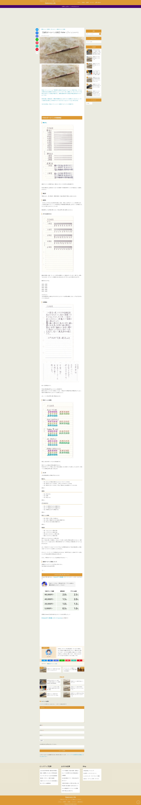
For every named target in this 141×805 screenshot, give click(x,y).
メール (42, 730)
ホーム (79, 2)
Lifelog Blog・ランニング (88, 770)
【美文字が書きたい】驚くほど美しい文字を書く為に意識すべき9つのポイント (70, 784)
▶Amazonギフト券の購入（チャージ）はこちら (52, 618)
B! (37, 36)
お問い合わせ (98, 2)
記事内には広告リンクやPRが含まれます (70, 6)
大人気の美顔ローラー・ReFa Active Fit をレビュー (70, 779)
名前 (41, 725)
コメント (43, 707)
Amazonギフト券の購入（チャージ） (61, 577)
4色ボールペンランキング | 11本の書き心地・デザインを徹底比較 (48, 782)
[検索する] (100, 48)
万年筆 (83, 2)
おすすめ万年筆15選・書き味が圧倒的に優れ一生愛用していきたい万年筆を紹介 (48, 772)
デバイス (92, 2)
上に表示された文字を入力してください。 (48, 744)
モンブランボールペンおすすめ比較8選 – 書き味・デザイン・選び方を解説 (49, 777)
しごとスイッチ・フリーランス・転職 (91, 776)
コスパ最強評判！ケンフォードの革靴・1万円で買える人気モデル (70, 789)
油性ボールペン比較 (61, 29)
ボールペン (53, 29)
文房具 (87, 2)
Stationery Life (50, 3)
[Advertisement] (70, 18)
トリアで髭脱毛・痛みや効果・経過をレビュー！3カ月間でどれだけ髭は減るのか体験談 (70, 773)
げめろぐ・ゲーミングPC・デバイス (91, 778)
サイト (41, 735)
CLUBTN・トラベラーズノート (89, 773)
